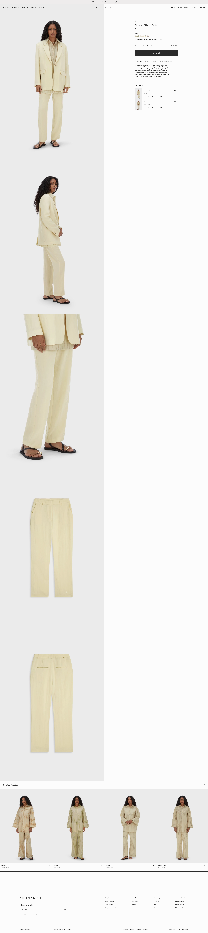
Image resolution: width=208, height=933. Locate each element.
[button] (202, 784)
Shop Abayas (109, 904)
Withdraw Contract (181, 908)
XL (152, 46)
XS (136, 46)
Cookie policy (179, 904)
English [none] (132, 929)
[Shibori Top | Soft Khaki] (78, 826)
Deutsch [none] (145, 929)
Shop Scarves (109, 898)
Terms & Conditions (181, 898)
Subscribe (66, 910)
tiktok (69, 929)
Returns (156, 901)
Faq (155, 904)
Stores (134, 904)
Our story (135, 901)
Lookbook (135, 898)
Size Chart (174, 46)
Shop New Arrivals (111, 908)
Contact (156, 908)
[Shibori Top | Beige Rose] (26, 826)
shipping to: (178, 929)
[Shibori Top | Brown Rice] (130, 826)
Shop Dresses (109, 901)
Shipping (157, 898)
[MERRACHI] (103, 7)
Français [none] (138, 929)
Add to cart (156, 53)
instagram (62, 929)
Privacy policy (179, 901)
